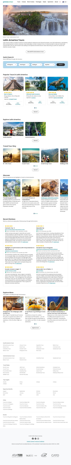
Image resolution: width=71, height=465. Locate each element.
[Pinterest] (35, 439)
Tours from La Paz (40, 404)
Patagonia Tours (23, 350)
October (38, 391)
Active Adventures (40, 367)
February (38, 393)
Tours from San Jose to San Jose (60, 422)
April (4, 394)
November (55, 391)
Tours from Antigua (7, 402)
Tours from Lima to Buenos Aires (43, 420)
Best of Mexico (8, 94)
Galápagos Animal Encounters (49, 198)
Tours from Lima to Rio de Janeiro (10, 420)
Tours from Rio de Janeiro (25, 407)
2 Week (38, 382)
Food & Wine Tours (7, 371)
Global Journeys (30, 441)
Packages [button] (38, 2)
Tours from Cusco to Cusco (59, 417)
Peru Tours (38, 350)
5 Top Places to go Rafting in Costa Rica (35, 312)
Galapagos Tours (40, 348)
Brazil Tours (22, 347)
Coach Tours (25, 164)
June (37, 394)
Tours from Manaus (24, 406)
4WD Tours (22, 367)
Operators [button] (50, 2)
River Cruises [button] (30, 2)
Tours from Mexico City (41, 406)
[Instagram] (38, 439)
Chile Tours (38, 347)
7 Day (21, 383)
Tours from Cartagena (8, 404)
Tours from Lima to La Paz (8, 422)
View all (35, 111)
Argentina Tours (39, 345)
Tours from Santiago (57, 407)
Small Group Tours (46, 164)
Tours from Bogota (40, 402)
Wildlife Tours (6, 374)
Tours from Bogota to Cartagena (10, 417)
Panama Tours (23, 359)
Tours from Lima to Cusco (58, 420)
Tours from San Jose (41, 407)
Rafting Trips (55, 371)
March (54, 393)
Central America (30, 137)
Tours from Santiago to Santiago (27, 424)
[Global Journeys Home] (8, 2)
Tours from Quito (7, 407)
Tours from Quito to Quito (25, 422)
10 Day (21, 382)
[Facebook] (33, 439)
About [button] (56, 2)
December (5, 393)
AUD (65, 2)
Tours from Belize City (24, 402)
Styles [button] (44, 2)
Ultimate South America (33, 94)
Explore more (35, 327)
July (54, 394)
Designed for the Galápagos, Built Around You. (12, 312)
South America (7, 137)
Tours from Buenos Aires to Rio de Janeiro (43, 417)
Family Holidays (39, 369)
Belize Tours (55, 345)
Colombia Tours (56, 347)
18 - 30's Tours (7, 164)
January (21, 393)
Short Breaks (22, 372)
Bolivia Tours (6, 347)
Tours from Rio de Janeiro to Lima (43, 422)
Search (60, 64)
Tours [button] (18, 2)
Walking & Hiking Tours (58, 372)
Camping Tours (56, 367)
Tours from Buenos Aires (58, 402)
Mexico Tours (6, 350)
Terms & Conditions (39, 441)
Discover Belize (53, 94)
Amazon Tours (23, 345)
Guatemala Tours (57, 348)
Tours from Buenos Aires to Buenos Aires (26, 417)
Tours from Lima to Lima (25, 420)
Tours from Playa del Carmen (59, 406)
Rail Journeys (6, 372)
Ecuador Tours (23, 348)
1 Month (4, 382)
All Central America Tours (8, 358)
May (21, 394)
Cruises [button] (24, 2)
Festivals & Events (57, 369)
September (22, 391)
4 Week (5, 383)
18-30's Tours (6, 367)
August (4, 391)
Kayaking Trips (23, 371)
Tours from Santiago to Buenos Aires (10, 425)
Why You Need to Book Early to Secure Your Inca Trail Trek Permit (57, 312)
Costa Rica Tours (7, 348)
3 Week (54, 382)
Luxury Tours (39, 371)
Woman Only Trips (24, 374)
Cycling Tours (23, 369)
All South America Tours (8, 345)
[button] (34, 107)
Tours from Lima (6, 406)
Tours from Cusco (24, 404)
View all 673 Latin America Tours (35, 51)
